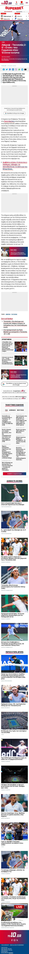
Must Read (20, 410)
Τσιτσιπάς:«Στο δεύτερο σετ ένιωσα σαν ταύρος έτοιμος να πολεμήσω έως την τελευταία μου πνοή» (15, 324)
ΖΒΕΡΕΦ (8, 314)
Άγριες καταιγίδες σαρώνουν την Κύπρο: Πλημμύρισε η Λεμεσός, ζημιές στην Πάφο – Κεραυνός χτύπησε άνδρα (7, 452)
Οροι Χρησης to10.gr (6, 950)
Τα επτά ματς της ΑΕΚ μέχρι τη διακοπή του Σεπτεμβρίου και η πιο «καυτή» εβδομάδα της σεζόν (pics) (21, 420)
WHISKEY (11, 952)
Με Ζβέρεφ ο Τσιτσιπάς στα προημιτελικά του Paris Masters (14, 59)
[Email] (25, 69)
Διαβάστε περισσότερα (14, 473)
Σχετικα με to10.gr (6, 948)
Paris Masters (9, 121)
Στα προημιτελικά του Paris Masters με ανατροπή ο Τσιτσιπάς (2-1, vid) (15, 332)
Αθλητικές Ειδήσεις (20, 396)
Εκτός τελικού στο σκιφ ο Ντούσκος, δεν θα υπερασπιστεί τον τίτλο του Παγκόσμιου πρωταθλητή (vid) (6, 435)
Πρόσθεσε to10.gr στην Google (15, 113)
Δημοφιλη (12, 410)
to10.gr (3, 65)
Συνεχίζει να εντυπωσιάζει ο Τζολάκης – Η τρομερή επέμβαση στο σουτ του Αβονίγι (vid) (7, 420)
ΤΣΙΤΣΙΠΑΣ (14, 314)
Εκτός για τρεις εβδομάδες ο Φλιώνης (21, 431)
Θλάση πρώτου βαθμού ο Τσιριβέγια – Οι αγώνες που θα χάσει (21, 440)
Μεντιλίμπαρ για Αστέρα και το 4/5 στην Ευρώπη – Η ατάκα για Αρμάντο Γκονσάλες (7, 466)
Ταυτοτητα (4, 947)
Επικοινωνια (4, 951)
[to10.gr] (6, 3)
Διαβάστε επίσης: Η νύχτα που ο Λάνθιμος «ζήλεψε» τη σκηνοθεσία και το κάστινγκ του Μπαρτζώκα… (15, 165)
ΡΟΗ (6, 410)
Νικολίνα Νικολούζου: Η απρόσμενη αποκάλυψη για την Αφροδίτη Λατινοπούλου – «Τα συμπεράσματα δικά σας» (21, 453)
